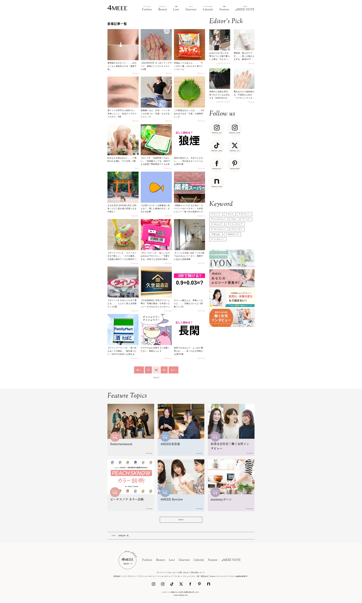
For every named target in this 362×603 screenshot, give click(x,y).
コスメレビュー (219, 229)
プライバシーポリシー (147, 576)
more (181, 519)
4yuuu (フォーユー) (218, 576)
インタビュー (218, 239)
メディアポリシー (129, 576)
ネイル (230, 214)
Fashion (147, 560)
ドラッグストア (236, 224)
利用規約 (116, 576)
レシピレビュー (219, 219)
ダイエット (245, 214)
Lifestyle (199, 560)
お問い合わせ (183, 572)
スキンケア (217, 224)
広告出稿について (197, 572)
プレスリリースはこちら (166, 572)
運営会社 (204, 576)
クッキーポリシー (165, 576)
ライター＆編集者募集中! (238, 576)
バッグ (247, 219)
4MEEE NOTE (231, 560)
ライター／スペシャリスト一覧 (186, 576)
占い (235, 219)
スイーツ (216, 214)
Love (172, 560)
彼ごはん (216, 234)
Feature (213, 560)
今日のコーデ (233, 234)
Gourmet (184, 560)
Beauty (160, 560)
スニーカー (237, 229)
